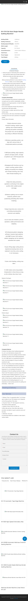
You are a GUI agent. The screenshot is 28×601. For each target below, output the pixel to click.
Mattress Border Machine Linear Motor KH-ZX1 (13, 588)
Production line (5, 480)
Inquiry (5, 61)
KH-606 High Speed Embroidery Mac (12, 521)
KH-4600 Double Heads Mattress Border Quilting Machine (13, 566)
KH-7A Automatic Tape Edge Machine (12, 501)
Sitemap (16, 598)
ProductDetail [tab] (14, 68)
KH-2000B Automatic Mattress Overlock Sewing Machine (13, 543)
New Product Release (15, 480)
